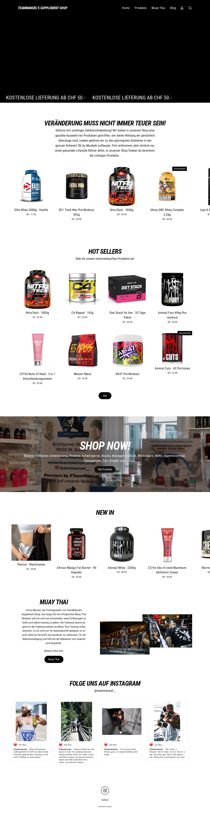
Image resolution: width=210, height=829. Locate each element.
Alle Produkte (105, 469)
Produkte (141, 8)
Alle (105, 395)
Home (126, 8)
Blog (173, 8)
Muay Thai (158, 8)
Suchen (105, 800)
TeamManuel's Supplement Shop (42, 8)
